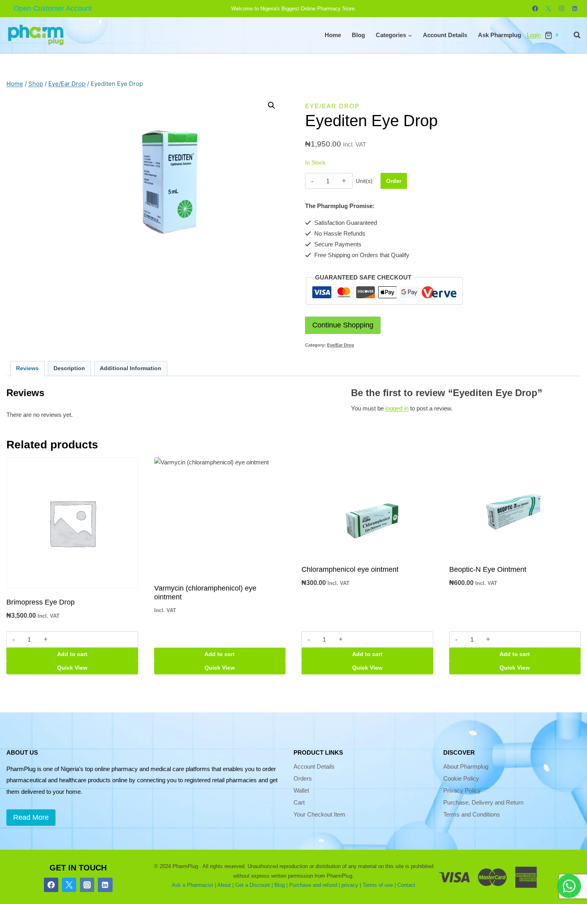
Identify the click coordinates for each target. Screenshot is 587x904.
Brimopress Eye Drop (40, 602)
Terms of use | (379, 885)
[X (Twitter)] (69, 885)
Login (534, 35)
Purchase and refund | (314, 885)
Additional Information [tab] (130, 368)
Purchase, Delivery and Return (483, 802)
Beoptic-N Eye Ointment (487, 569)
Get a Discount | (254, 885)
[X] (548, 8)
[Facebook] (535, 8)
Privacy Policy (462, 790)
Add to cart (72, 654)
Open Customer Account (53, 8)
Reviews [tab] (27, 368)
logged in (397, 408)
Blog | (281, 885)
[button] (271, 105)
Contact (406, 885)
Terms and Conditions (471, 814)
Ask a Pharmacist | (194, 885)
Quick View (72, 667)
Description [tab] (69, 368)
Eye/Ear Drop (332, 106)
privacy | (351, 885)
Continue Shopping (342, 325)
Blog (358, 35)
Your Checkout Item (319, 814)
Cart (299, 802)
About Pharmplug (465, 766)
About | (225, 885)
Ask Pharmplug (499, 35)
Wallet (301, 790)
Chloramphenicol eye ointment (350, 569)
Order (393, 181)
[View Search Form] (573, 35)
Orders (303, 778)
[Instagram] (561, 8)
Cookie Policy (461, 778)
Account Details (445, 35)
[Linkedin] (575, 8)
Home (333, 35)
